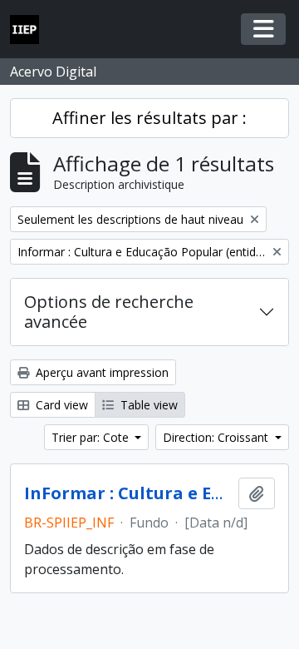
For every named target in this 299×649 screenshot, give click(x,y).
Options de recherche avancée (109, 311)
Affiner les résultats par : (149, 118)
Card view (60, 405)
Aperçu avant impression (100, 372)
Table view (147, 405)
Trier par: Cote (91, 437)
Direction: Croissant (217, 437)
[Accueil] (31, 29)
